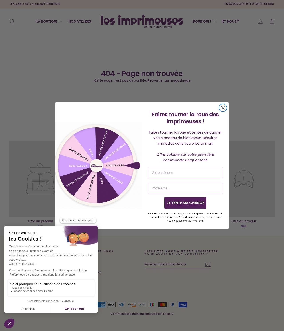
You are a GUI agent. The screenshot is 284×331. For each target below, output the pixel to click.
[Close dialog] (223, 108)
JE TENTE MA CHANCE (185, 202)
